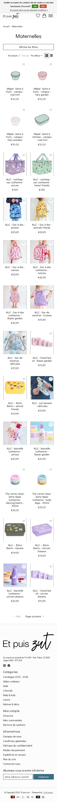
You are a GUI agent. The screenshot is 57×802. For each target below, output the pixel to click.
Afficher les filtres (28, 47)
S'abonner (43, 776)
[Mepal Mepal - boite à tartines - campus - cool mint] (42, 118)
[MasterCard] (13, 797)
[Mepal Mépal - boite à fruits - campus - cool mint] (15, 73)
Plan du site (9, 759)
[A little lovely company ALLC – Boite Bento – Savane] (15, 530)
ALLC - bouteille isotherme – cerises (15, 451)
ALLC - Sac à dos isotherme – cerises (42, 270)
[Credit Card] (43, 797)
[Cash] (28, 797)
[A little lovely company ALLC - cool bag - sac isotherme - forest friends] (42, 164)
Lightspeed (48, 792)
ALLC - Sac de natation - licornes (42, 314)
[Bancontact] (33, 797)
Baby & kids (9, 695)
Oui (35, 6)
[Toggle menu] (51, 16)
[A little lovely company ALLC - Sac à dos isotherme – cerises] (42, 252)
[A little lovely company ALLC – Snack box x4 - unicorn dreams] (42, 575)
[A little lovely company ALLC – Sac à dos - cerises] (15, 252)
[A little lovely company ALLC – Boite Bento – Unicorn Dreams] (42, 530)
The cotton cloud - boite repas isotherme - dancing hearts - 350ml (15, 499)
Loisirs (6, 699)
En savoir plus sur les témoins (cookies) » (29, 10)
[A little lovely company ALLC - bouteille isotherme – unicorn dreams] (15, 575)
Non (43, 6)
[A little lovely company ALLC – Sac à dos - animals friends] (42, 209)
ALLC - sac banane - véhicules (42, 404)
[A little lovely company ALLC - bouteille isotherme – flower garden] (42, 433)
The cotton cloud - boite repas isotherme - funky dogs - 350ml (42, 498)
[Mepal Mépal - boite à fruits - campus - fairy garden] (42, 73)
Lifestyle (8, 690)
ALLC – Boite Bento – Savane (14, 546)
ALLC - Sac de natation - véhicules (15, 360)
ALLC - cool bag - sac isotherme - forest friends (42, 182)
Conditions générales (14, 741)
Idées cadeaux (11, 681)
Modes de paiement (14, 750)
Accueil (6, 26)
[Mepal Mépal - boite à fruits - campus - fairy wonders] (15, 118)
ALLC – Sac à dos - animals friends (42, 226)
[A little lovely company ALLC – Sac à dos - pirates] (15, 209)
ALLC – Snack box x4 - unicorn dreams (42, 593)
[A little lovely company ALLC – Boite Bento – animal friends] (15, 388)
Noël (5, 686)
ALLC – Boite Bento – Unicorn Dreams (41, 548)
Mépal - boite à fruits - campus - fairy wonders (15, 136)
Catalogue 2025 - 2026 (15, 676)
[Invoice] (23, 797)
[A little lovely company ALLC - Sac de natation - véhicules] (15, 342)
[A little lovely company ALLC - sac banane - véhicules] (42, 388)
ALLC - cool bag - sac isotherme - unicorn (15, 182)
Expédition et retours (14, 754)
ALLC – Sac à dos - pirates (15, 226)
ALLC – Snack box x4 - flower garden (42, 359)
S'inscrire (8, 715)
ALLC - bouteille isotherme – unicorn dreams (15, 593)
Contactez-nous (11, 763)
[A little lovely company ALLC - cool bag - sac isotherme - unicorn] (15, 164)
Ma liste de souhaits (14, 724)
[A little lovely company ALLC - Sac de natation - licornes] (42, 297)
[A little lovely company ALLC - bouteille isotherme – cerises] (15, 433)
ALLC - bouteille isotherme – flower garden (42, 451)
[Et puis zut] (11, 15)
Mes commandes (12, 720)
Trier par (25, 55)
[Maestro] (38, 797)
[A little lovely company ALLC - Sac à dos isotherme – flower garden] (15, 297)
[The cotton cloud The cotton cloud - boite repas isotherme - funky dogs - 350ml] (42, 478)
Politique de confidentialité (17, 745)
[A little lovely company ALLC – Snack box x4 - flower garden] (42, 342)
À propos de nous (12, 736)
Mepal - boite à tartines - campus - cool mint (42, 136)
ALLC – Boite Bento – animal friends (15, 406)
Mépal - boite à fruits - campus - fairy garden (42, 91)
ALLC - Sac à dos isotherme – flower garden (15, 315)
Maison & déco (11, 704)
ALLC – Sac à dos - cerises (15, 268)
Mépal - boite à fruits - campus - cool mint (15, 91)
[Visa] (18, 797)
